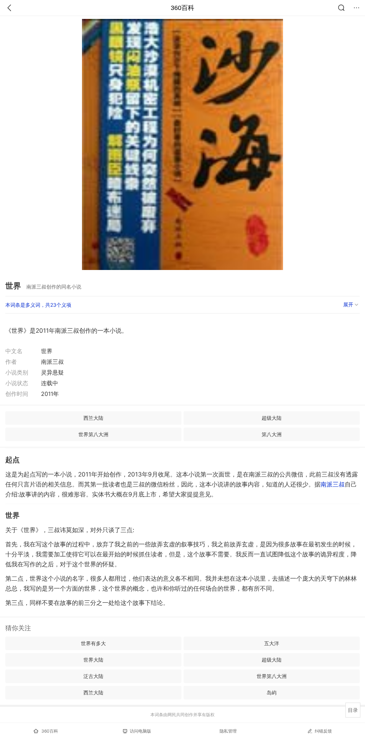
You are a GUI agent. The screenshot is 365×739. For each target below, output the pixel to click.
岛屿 (272, 692)
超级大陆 (272, 418)
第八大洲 (272, 434)
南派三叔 (332, 484)
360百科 (182, 7)
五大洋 (271, 643)
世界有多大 (93, 643)
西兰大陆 (93, 418)
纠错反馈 (323, 731)
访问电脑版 (140, 731)
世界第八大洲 (93, 434)
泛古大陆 (93, 676)
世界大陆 (93, 660)
